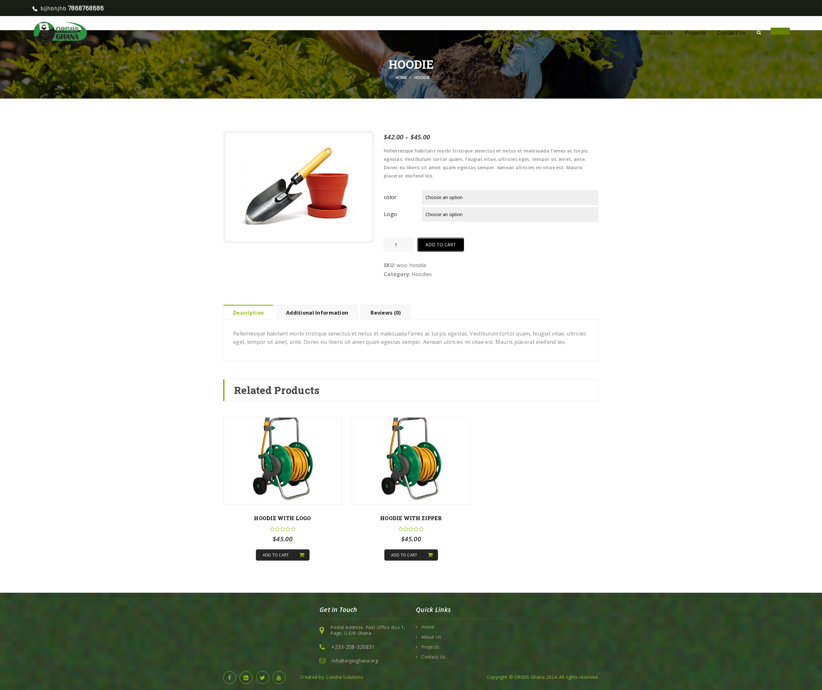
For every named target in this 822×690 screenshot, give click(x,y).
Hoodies (422, 274)
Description (248, 312)
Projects (695, 32)
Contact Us (731, 32)
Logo (390, 214)
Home (631, 32)
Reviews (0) (386, 312)
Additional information (317, 312)
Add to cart (440, 244)
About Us (661, 32)
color (390, 197)
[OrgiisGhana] (59, 32)
